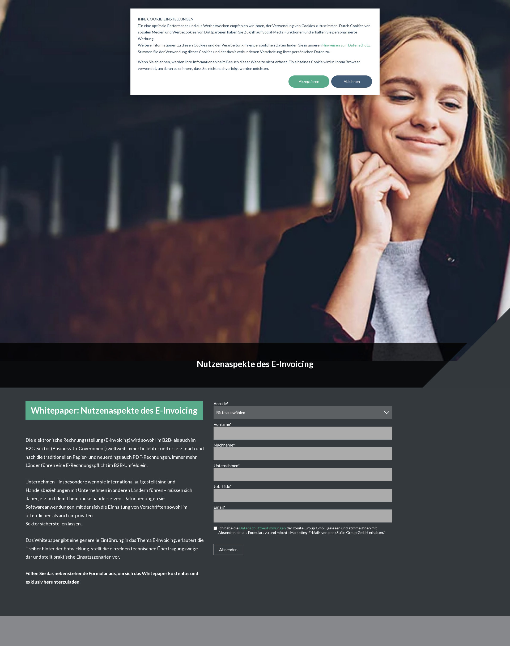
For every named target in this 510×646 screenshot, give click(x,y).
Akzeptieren (309, 81)
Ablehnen (352, 81)
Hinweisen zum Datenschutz (346, 45)
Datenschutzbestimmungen (262, 528)
